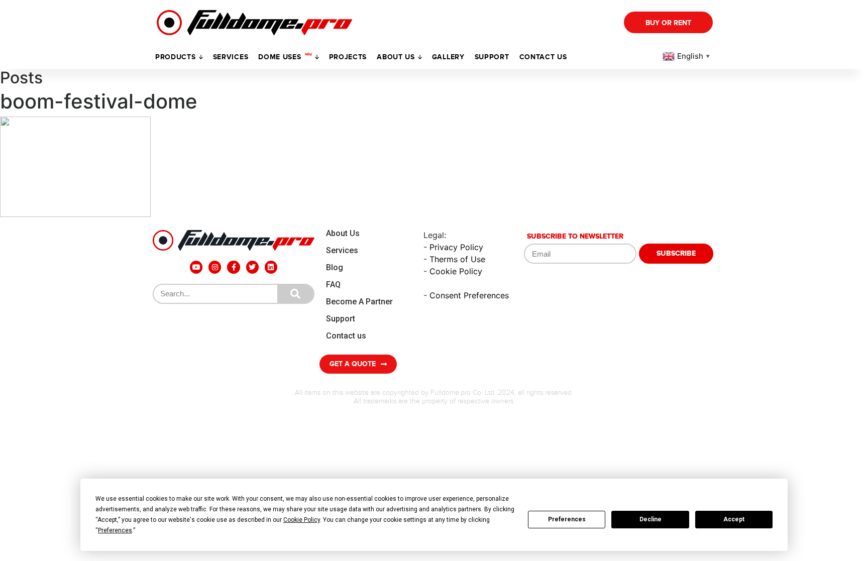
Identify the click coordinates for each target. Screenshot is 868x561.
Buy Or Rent (668, 23)
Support (340, 318)
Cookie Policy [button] (301, 519)
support (492, 57)
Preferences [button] (115, 530)
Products (175, 57)
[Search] (295, 294)
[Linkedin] (271, 267)
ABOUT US (396, 57)
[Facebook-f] (233, 267)
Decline (650, 519)
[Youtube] (196, 267)
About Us (343, 233)
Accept (733, 519)
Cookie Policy (455, 271)
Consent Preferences (469, 295)
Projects (348, 57)
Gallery (448, 57)
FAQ (333, 284)
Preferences (567, 519)
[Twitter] (252, 267)
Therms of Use (457, 259)
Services (231, 57)
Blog (334, 267)
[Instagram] (214, 267)
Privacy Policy (456, 247)
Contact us (543, 57)
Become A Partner (359, 301)
